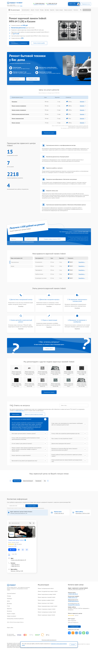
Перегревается (38, 270)
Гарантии (52, 10)
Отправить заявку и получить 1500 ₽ (52, 239)
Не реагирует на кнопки (40, 278)
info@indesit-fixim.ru (73, 601)
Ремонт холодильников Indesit (46, 588)
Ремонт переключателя (18, 118)
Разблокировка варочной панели (20, 114)
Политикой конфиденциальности (37, 508)
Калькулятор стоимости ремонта (15, 618)
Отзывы (41, 10)
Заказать (82, 101)
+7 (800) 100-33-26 (52, 3)
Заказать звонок (49, 348)
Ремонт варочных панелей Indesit (46, 597)
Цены (32, 10)
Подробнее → (82, 262)
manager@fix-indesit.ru (74, 604)
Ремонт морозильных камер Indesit (47, 594)
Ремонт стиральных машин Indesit (46, 609)
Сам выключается (39, 266)
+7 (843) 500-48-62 (39, 3)
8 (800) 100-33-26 (72, 597)
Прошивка (14, 101)
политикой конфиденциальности (27, 241)
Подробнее (20, 306)
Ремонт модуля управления (19, 106)
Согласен (73, 644)
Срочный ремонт (25, 10)
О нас (36, 10)
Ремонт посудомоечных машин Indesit (47, 591)
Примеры (9, 598)
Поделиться (69, 633)
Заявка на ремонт (68, 10)
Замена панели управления (19, 110)
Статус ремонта (86, 10)
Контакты (76, 10)
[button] (10, 481)
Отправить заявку (33, 79)
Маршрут (13, 549)
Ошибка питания (39, 274)
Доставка (47, 10)
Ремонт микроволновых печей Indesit (47, 606)
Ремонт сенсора (16, 122)
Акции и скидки (59, 10)
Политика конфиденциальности (49, 640)
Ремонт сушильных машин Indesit (46, 615)
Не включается (38, 262)
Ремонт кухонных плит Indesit (45, 603)
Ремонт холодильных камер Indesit (47, 612)
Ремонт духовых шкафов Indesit (46, 600)
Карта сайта (10, 627)
